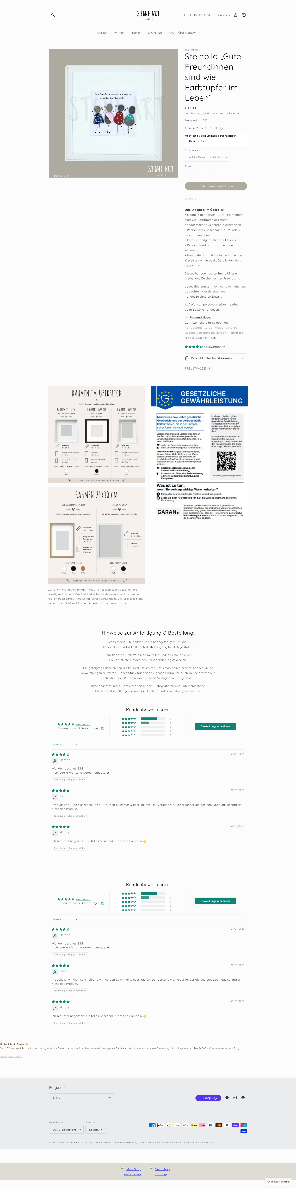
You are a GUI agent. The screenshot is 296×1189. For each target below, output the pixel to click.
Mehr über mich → (11, 1056)
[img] (61, 754)
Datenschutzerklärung (125, 1142)
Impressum (208, 1142)
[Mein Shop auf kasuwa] (132, 1172)
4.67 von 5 (83, 724)
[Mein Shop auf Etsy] (161, 1172)
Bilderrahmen (192, 150)
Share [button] (192, 198)
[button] (53, 15)
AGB (142, 1142)
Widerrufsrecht (103, 1142)
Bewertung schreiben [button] (215, 726)
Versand (201, 113)
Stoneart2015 (64, 1142)
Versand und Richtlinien (160, 1142)
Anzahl (189, 166)
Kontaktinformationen (187, 1142)
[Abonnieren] (110, 1097)
